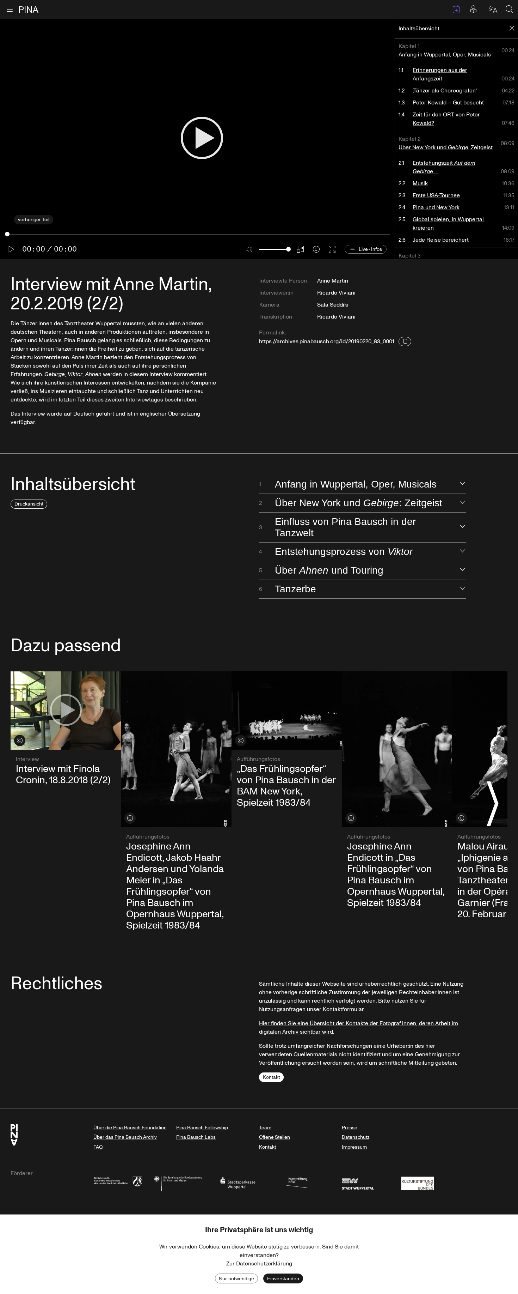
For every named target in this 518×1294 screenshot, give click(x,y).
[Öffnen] (462, 484)
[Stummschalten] (249, 249)
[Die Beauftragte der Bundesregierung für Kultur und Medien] (178, 1182)
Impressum (354, 1147)
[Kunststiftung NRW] (297, 1182)
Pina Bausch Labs (196, 1137)
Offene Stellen (274, 1137)
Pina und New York (436, 207)
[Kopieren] (405, 341)
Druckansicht (28, 504)
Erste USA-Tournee (436, 195)
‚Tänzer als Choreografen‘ (445, 91)
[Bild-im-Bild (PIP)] (300, 249)
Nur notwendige (236, 1278)
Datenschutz (355, 1137)
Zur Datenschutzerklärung (259, 1264)
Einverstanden (283, 1278)
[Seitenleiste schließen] (512, 28)
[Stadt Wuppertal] (357, 1182)
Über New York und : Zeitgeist (446, 147)
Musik (420, 183)
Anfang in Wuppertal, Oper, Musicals (445, 55)
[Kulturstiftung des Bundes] (417, 1182)
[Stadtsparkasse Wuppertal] (238, 1182)
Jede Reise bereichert (441, 240)
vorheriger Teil (33, 219)
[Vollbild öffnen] (332, 249)
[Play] (202, 138)
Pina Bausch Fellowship (202, 1127)
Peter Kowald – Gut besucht (448, 103)
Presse (349, 1127)
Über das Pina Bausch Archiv (125, 1137)
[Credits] (316, 249)
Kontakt (271, 1077)
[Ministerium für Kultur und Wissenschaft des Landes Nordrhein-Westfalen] (118, 1182)
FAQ (98, 1147)
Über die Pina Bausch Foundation (130, 1127)
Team (265, 1127)
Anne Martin (332, 281)
